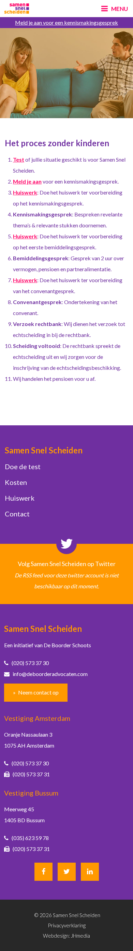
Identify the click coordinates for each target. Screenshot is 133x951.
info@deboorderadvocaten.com (49, 674)
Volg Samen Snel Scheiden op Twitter (67, 563)
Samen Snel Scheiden (44, 450)
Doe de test (23, 466)
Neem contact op (38, 692)
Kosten (16, 482)
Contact (17, 514)
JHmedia (80, 936)
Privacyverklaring (67, 925)
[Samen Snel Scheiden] (16, 8)
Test (18, 159)
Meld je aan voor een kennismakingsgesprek (66, 22)
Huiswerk (19, 498)
